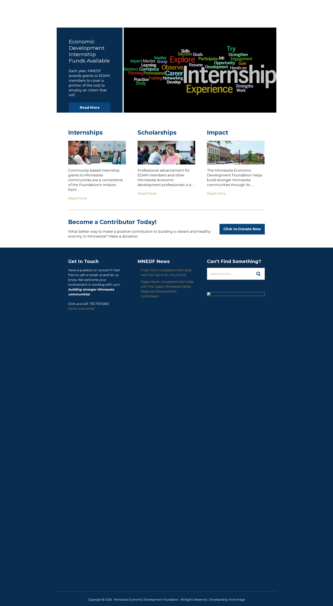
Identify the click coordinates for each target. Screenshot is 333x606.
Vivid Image (237, 599)
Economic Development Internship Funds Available (89, 51)
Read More (90, 107)
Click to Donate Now (242, 229)
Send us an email (81, 308)
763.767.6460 (99, 304)
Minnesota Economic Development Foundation (86, 11)
